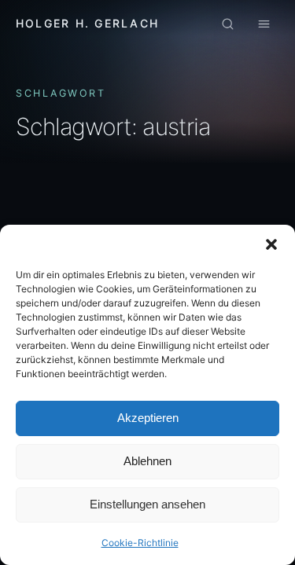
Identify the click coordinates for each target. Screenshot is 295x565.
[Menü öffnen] (263, 24)
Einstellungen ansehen (147, 504)
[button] (271, 244)
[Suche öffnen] (227, 24)
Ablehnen (147, 461)
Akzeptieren (148, 417)
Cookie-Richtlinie (140, 542)
